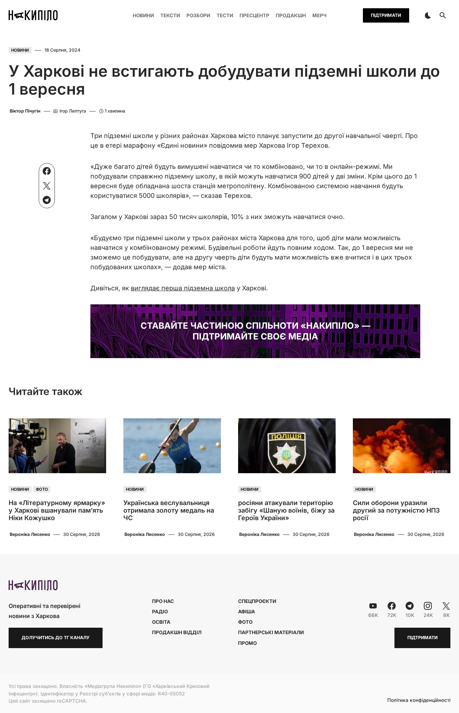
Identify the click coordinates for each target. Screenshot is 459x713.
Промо (247, 643)
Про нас (163, 601)
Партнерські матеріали (271, 632)
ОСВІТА (161, 622)
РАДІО (160, 611)
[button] (427, 15)
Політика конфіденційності (418, 700)
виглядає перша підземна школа (183, 288)
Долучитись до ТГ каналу (56, 637)
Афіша (246, 611)
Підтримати (386, 15)
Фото (42, 489)
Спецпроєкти (257, 601)
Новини (20, 50)
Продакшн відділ (177, 632)
